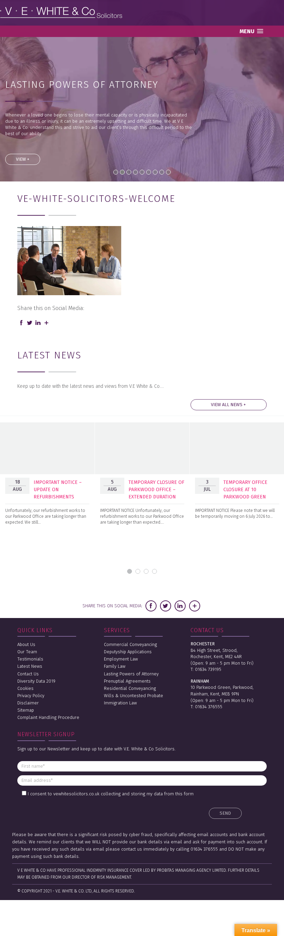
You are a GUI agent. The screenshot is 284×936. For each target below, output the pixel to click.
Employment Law (121, 659)
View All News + (228, 404)
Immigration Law (120, 702)
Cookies (25, 688)
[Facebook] (21, 323)
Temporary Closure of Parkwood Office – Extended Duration (156, 489)
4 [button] (154, 571)
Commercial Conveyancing (130, 644)
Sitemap (25, 710)
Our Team (27, 651)
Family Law (114, 666)
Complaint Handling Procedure (48, 717)
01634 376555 (208, 706)
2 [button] (137, 571)
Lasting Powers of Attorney (131, 673)
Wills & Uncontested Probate (133, 695)
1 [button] (129, 571)
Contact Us (28, 673)
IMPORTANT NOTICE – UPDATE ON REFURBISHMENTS (58, 489)
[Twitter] (30, 323)
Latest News (29, 666)
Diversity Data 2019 (36, 681)
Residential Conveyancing (130, 688)
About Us (26, 644)
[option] (47, 478)
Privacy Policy (30, 695)
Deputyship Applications (128, 651)
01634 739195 (208, 669)
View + (22, 159)
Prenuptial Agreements (127, 681)
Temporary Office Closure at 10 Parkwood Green (245, 489)
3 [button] (146, 571)
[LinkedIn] (38, 323)
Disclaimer (28, 702)
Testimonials (30, 659)
